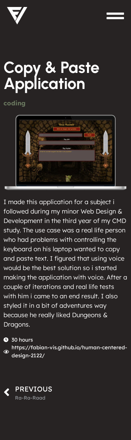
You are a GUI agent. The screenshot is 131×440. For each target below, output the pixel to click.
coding (14, 103)
